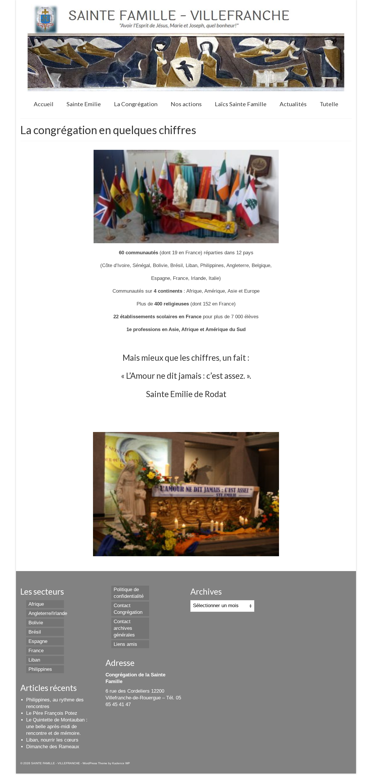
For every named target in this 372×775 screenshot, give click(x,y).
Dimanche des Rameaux (52, 746)
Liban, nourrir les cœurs (52, 740)
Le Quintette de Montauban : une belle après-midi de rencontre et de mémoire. (56, 726)
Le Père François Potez (51, 713)
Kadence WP (121, 763)
